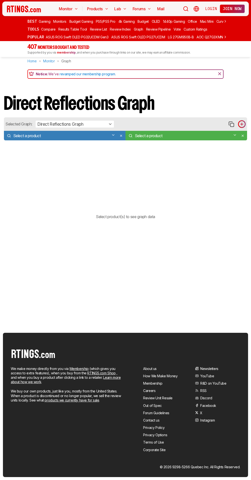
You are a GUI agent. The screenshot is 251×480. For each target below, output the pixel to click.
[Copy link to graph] (231, 124)
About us (150, 369)
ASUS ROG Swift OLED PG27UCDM (138, 37)
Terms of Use (153, 442)
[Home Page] (23, 9)
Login (211, 8)
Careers (149, 391)
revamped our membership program (87, 74)
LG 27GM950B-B (181, 37)
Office (192, 21)
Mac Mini (206, 21)
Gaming (44, 21)
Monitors (59, 21)
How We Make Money (160, 376)
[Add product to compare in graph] (242, 124)
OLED (156, 21)
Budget (143, 21)
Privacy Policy (153, 427)
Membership (79, 369)
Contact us (151, 420)
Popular (35, 36)
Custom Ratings (195, 29)
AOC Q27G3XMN (210, 37)
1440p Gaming (174, 21)
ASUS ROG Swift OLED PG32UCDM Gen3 (77, 37)
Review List (98, 29)
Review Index (120, 29)
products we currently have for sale (72, 400)
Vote (177, 29)
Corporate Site (154, 450)
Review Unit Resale (158, 398)
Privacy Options (155, 435)
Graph (138, 29)
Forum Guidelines (156, 413)
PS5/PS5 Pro (105, 21)
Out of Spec (152, 405)
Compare (48, 29)
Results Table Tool (72, 29)
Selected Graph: (18, 124)
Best (32, 21)
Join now (232, 8)
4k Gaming (126, 21)
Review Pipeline (158, 29)
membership (66, 52)
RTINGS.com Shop (101, 373)
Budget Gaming (81, 21)
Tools (33, 29)
